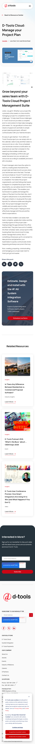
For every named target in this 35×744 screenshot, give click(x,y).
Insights (4, 41)
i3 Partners (5, 672)
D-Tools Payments (8, 646)
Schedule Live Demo (20, 318)
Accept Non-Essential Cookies (17, 732)
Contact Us (5, 675)
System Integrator (7, 643)
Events (4, 661)
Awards (4, 658)
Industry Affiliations (8, 665)
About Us (5, 654)
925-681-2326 (11, 683)
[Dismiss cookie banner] (29, 697)
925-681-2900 (9, 685)
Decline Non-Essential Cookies (17, 736)
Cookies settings (17, 727)
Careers (4, 668)
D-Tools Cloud (6, 639)
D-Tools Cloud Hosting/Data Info (12, 741)
